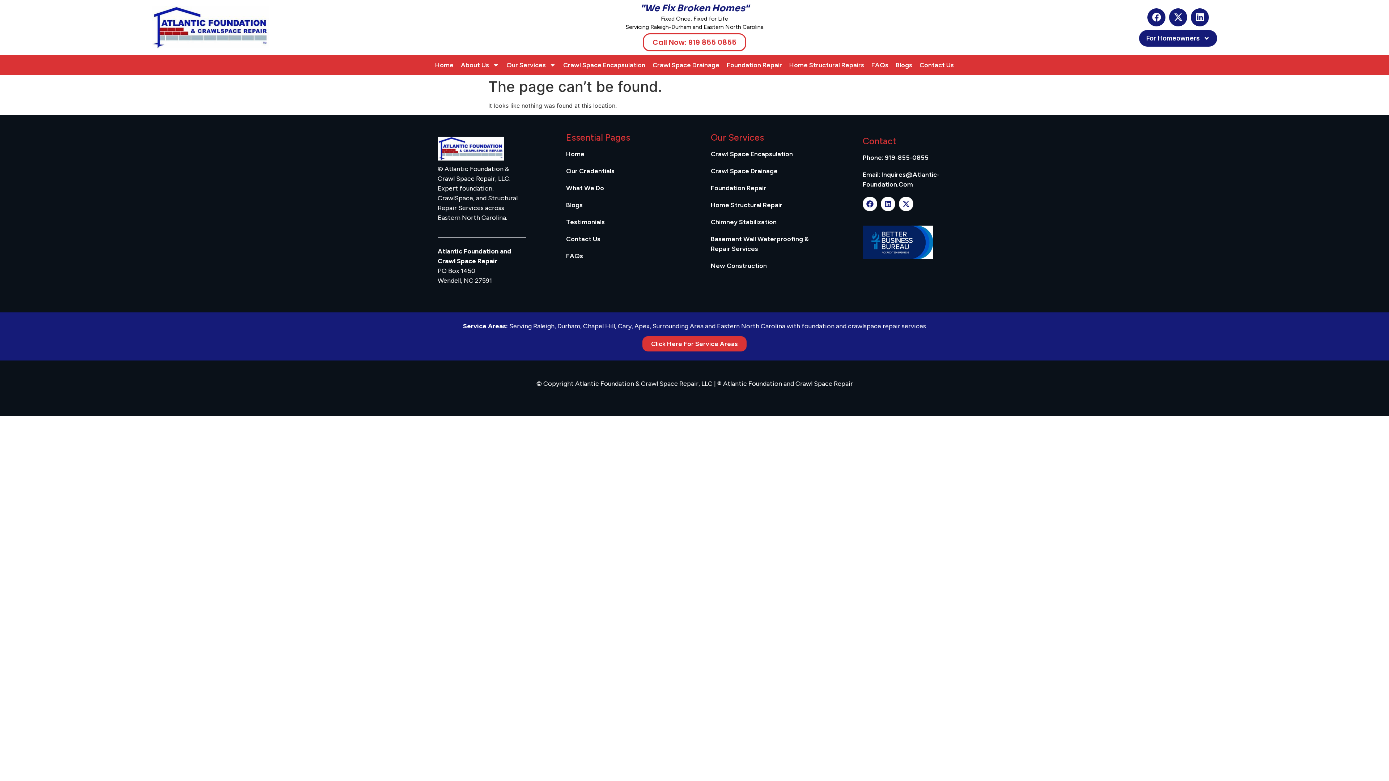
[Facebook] (1156, 17)
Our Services (526, 65)
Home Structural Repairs (826, 65)
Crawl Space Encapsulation (604, 65)
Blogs (904, 65)
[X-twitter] (1178, 17)
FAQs (879, 65)
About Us (475, 65)
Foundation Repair (754, 65)
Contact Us (936, 65)
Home (444, 65)
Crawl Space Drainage (686, 65)
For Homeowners (1173, 38)
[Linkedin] (1200, 17)
